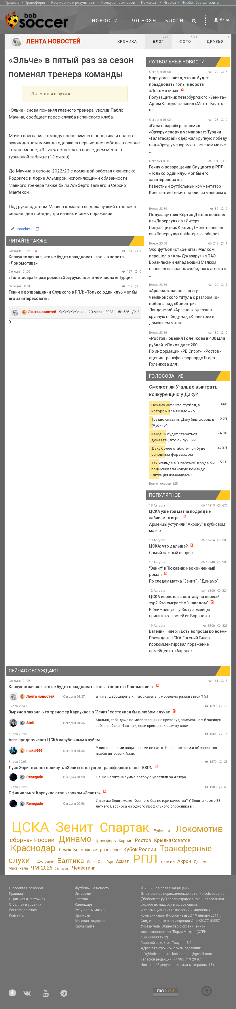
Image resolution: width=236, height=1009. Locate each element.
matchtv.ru (25, 229)
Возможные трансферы (96, 849)
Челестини (84, 868)
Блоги (174, 20)
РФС (169, 831)
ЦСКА (30, 827)
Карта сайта (84, 926)
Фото (188, 39)
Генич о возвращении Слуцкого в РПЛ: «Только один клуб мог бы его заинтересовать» (187, 173)
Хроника (127, 41)
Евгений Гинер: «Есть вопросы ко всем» (188, 631)
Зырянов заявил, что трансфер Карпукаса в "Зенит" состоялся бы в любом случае (89, 712)
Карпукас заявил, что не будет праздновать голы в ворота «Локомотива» (179, 84)
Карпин (125, 840)
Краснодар (33, 848)
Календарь (83, 905)
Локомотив (199, 828)
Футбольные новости (92, 888)
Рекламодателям (23, 910)
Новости (105, 20)
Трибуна (81, 899)
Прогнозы (141, 20)
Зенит (74, 827)
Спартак (124, 827)
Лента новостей (42, 312)
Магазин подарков (90, 921)
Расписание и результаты (73, 2)
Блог (161, 39)
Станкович (62, 868)
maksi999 (34, 750)
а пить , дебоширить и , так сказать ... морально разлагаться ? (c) (152, 696)
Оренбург (106, 862)
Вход (224, 19)
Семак (65, 849)
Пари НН (168, 862)
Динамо (75, 839)
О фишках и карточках (27, 899)
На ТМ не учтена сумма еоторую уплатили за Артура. (141, 777)
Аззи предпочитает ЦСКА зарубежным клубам (54, 740)
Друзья (218, 39)
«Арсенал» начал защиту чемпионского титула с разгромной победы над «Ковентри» (184, 297)
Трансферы (35, 2)
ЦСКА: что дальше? (168, 546)
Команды (149, 2)
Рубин (159, 830)
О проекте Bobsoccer (26, 888)
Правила (12, 2)
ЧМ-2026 (41, 868)
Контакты (16, 915)
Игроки (169, 2)
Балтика (70, 861)
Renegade (34, 777)
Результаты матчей (90, 910)
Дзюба (49, 862)
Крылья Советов (172, 840)
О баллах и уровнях (25, 905)
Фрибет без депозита (200, 2)
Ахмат (122, 861)
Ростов (143, 840)
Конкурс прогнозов (118, 2)
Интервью (83, 894)
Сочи (91, 861)
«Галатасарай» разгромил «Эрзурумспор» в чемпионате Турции (71, 277)
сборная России (32, 840)
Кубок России (139, 849)
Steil (30, 723)
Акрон (184, 861)
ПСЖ (38, 861)
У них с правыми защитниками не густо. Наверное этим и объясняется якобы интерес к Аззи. (156, 751)
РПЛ (145, 859)
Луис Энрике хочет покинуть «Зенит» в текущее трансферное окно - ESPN (81, 767)
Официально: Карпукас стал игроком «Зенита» (55, 793)
